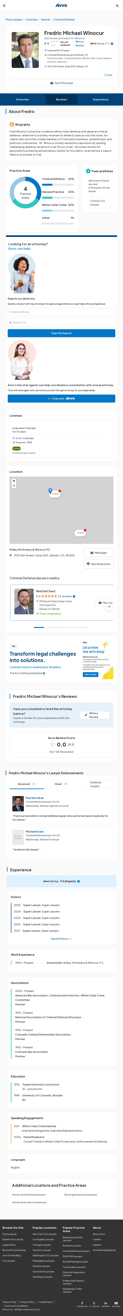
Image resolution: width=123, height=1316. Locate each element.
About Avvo (99, 1234)
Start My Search (61, 333)
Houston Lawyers (42, 1250)
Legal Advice (9, 1244)
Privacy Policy (27, 1301)
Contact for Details (97, 202)
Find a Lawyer (10, 1234)
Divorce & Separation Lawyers (74, 1274)
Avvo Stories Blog (12, 1255)
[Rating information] (112, 43)
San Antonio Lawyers (43, 1271)
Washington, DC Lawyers (46, 1255)
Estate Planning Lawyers (75, 1261)
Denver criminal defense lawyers (29, 1194)
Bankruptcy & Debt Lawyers (73, 1239)
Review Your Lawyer (13, 1239)
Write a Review (80, 43)
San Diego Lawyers (42, 1276)
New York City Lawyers (45, 1234)
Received (26, 784)
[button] (50, 491)
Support (97, 1244)
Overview (22, 99)
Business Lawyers (72, 1245)
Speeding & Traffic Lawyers (72, 1290)
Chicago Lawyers (42, 1244)
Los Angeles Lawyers (43, 1239)
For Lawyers (9, 1260)
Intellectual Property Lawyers (73, 1282)
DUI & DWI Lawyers (72, 1256)
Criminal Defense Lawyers (76, 1251)
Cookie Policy (45, 1301)
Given (60, 784)
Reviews (61, 99)
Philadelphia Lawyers (43, 1260)
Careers (97, 1239)
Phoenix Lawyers (41, 1266)
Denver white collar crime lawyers (29, 1202)
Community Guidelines (16, 1305)
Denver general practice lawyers (80, 1194)
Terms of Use (9, 1301)
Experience (100, 99)
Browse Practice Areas (14, 1250)
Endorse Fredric (95, 784)
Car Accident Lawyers (74, 1267)
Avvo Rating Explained (104, 1250)
